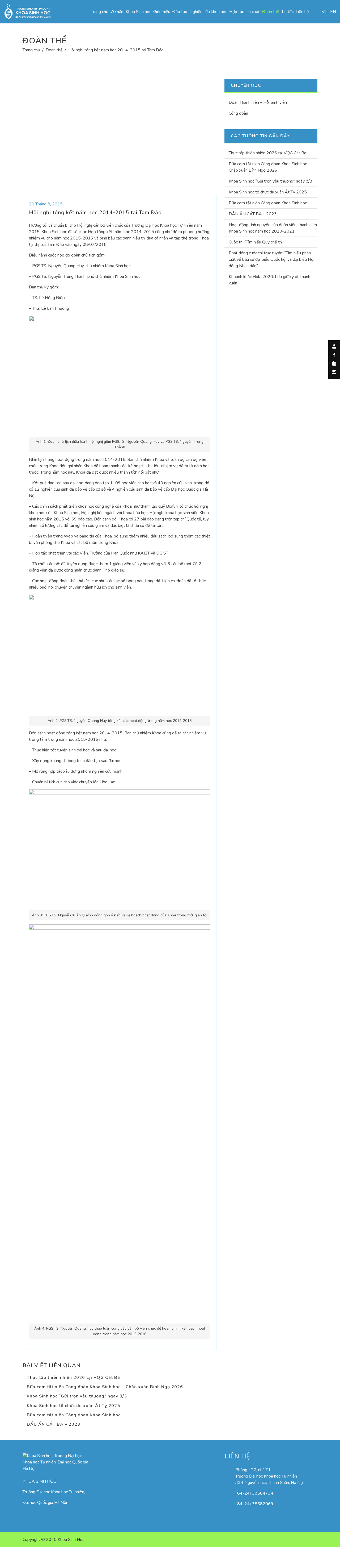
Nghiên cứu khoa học (208, 12)
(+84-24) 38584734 (253, 1493)
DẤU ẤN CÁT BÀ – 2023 (53, 1424)
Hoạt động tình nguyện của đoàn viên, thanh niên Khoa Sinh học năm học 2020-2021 (273, 228)
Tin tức (287, 12)
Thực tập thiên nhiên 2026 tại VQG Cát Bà (73, 1377)
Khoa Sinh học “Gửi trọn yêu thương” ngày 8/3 (77, 1396)
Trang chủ (99, 12)
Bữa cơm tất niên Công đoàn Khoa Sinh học (74, 1415)
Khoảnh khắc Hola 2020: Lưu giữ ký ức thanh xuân (269, 280)
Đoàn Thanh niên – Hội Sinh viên (258, 102)
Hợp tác (236, 12)
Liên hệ (302, 12)
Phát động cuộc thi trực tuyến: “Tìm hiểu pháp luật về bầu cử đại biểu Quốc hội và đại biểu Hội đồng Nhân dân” (271, 259)
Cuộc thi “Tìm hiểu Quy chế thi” (256, 242)
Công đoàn (238, 113)
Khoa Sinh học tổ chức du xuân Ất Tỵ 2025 (73, 1405)
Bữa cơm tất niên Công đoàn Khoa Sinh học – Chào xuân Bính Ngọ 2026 (105, 1386)
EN (333, 12)
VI (324, 12)
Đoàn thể (270, 12)
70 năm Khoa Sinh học (130, 12)
